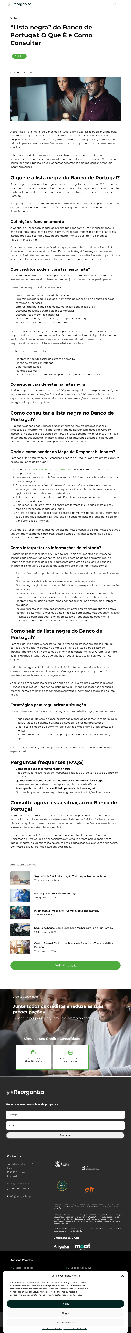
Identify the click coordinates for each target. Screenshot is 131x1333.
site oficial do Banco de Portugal (48, 469)
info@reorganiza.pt (20, 1196)
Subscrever (65, 1135)
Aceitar (65, 1303)
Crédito (19, 56)
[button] (122, 1275)
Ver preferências (65, 1322)
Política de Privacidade (75, 1328)
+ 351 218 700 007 (19, 1184)
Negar (65, 1313)
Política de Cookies (52, 1328)
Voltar (14, 18)
